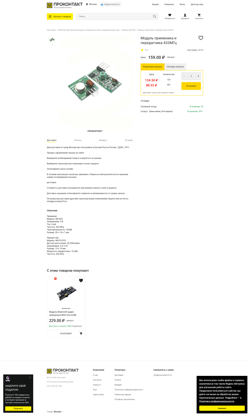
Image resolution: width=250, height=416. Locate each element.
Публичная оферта (123, 394)
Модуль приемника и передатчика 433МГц (156, 30)
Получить (18, 408)
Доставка (119, 375)
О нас (95, 375)
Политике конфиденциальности (216, 401)
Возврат (118, 385)
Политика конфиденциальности (129, 389)
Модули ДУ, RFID (129, 30)
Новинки (169, 4)
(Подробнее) (76, 326)
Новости (97, 385)
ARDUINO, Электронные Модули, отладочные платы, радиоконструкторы (89, 30)
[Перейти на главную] (65, 7)
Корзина (199, 18)
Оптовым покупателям (125, 399)
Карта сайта (98, 394)
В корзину (191, 86)
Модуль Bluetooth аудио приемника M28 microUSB (62, 313)
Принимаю (222, 408)
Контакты (97, 380)
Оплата (118, 380)
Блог (95, 389)
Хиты (182, 4)
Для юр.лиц (197, 4)
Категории (51, 30)
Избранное (170, 18)
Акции (155, 4)
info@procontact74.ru (112, 4)
